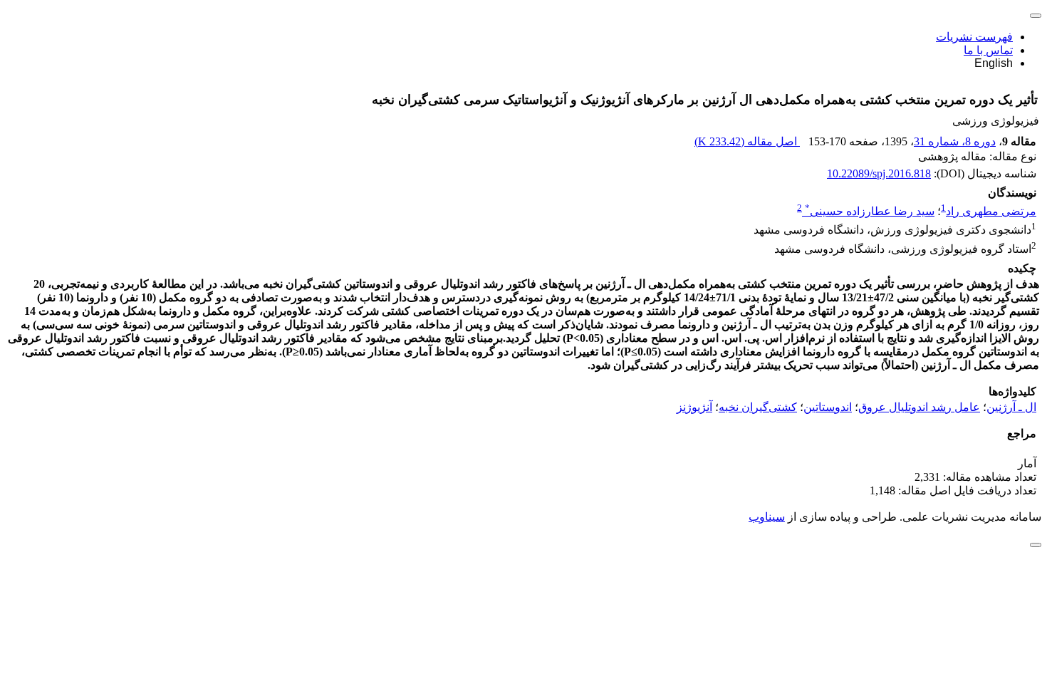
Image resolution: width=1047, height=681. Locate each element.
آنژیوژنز (694, 407)
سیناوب (767, 517)
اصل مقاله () (747, 141)
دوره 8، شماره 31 (955, 141)
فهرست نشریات (974, 37)
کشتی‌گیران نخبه (758, 407)
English (993, 63)
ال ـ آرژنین (1011, 407)
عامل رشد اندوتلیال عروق (919, 407)
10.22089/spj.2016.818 (879, 173)
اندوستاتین (827, 407)
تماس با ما (988, 50)
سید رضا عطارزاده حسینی (869, 211)
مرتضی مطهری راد (991, 211)
